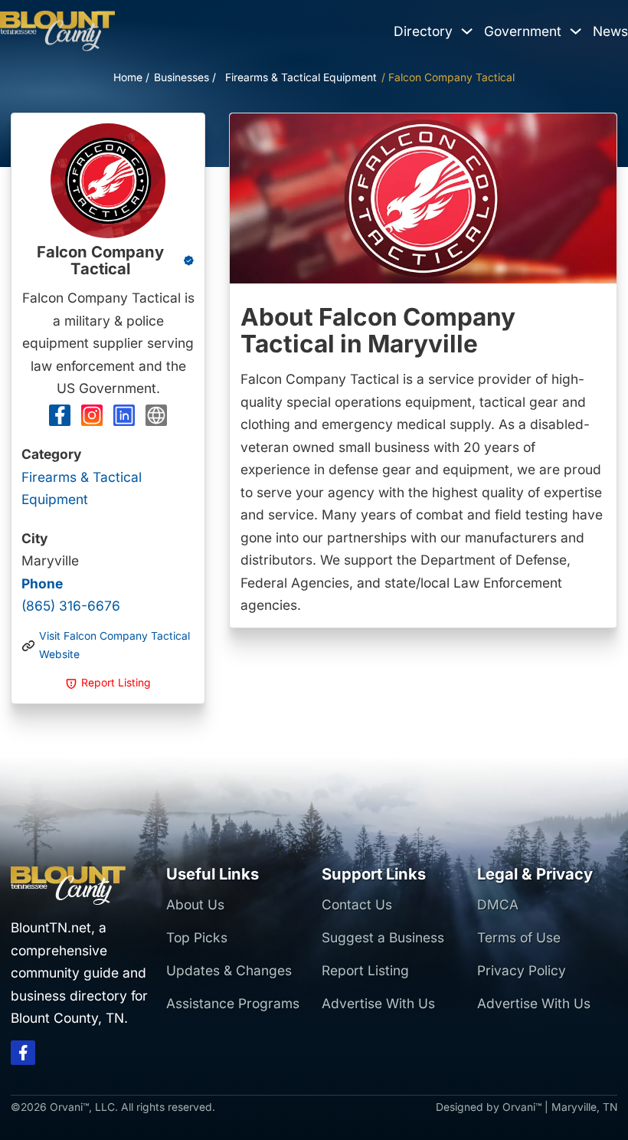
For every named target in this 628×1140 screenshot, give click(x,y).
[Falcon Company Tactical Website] (156, 419)
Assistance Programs (232, 1003)
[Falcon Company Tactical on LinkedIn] (124, 419)
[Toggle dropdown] (466, 31)
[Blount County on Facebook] (23, 1056)
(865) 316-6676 (70, 594)
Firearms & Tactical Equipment (301, 77)
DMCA (497, 904)
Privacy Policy (521, 970)
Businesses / (185, 77)
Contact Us (357, 904)
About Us (195, 904)
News (610, 31)
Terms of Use (519, 937)
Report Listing (365, 970)
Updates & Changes (229, 970)
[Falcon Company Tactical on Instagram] (92, 419)
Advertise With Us (378, 1003)
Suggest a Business (383, 937)
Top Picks (196, 937)
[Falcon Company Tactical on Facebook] (59, 419)
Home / (131, 77)
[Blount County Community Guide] (57, 31)
